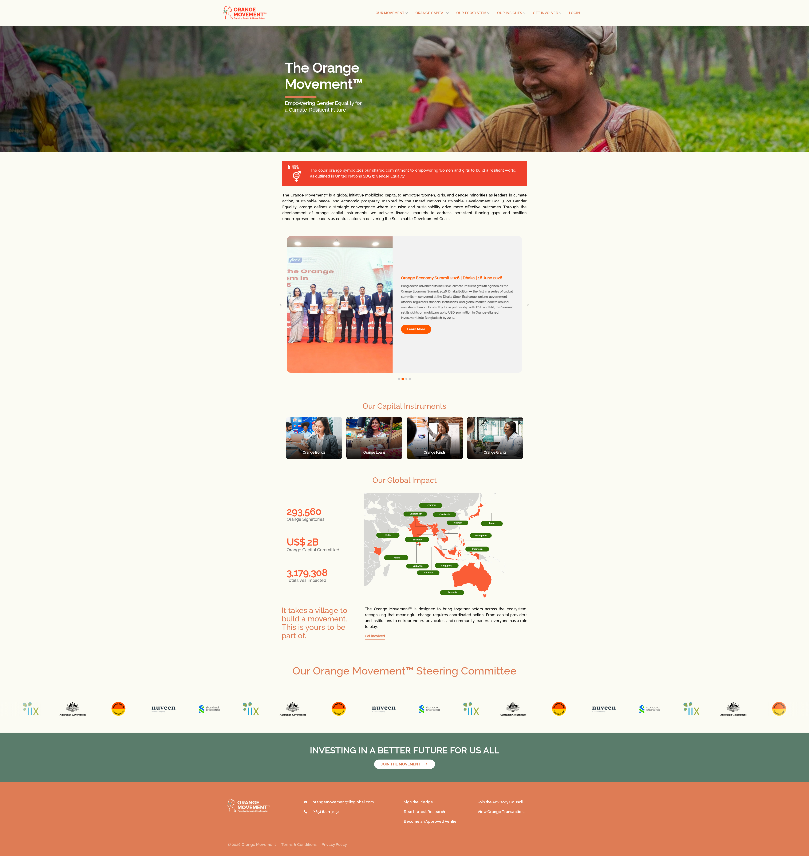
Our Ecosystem (471, 13)
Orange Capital (430, 13)
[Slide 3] (406, 379)
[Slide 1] (399, 379)
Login (574, 13)
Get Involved (545, 13)
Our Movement (390, 13)
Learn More (416, 329)
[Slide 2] (403, 379)
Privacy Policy (334, 844)
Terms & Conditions (299, 844)
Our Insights (509, 13)
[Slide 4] (410, 379)
